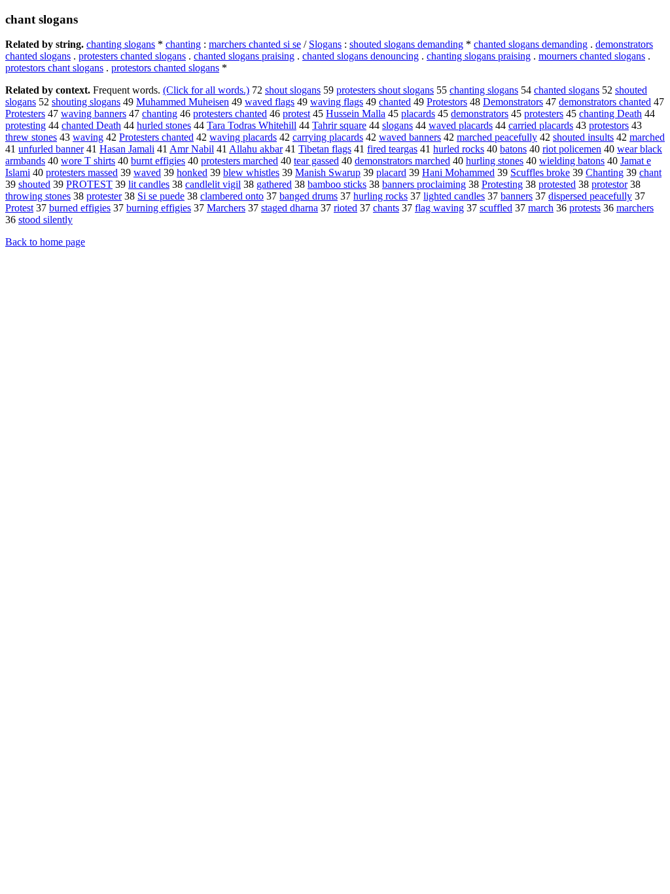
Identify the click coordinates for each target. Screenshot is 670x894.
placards (418, 113)
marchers (635, 207)
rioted (345, 207)
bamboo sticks (337, 184)
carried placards (540, 125)
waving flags (336, 101)
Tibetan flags (324, 148)
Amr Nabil (191, 148)
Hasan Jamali (126, 148)
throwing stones (38, 196)
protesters (543, 113)
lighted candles (454, 196)
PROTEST (89, 184)
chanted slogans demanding (531, 44)
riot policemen (571, 148)
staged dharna (289, 207)
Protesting (502, 184)
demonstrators (479, 113)
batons (513, 148)
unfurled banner (51, 148)
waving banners (93, 113)
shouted (34, 184)
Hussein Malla (355, 113)
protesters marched (239, 160)
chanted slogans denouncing (360, 56)
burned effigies (80, 207)
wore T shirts (88, 160)
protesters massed (82, 172)
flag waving (439, 207)
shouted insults (583, 137)
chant (650, 172)
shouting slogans (86, 101)
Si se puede (161, 196)
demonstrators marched (402, 160)
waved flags (269, 101)
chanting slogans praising (479, 56)
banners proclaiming (424, 184)
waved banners (410, 137)
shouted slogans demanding (406, 44)
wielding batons (572, 160)
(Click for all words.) (206, 90)
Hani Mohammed (458, 172)
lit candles (148, 184)
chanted (395, 101)
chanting (183, 44)
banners (517, 196)
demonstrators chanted (605, 101)
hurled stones (164, 125)
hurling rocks (380, 196)
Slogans (325, 44)
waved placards (461, 125)
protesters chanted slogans (132, 56)
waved (147, 172)
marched (647, 137)
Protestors (447, 101)
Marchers (226, 207)
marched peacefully (497, 137)
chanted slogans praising (244, 56)
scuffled (496, 207)
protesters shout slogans (385, 90)
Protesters (25, 113)
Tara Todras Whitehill (251, 125)
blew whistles (251, 172)
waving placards (243, 137)
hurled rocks (458, 148)
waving (88, 137)
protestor (609, 184)
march (541, 207)
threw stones (31, 137)
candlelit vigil (213, 184)
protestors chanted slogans (165, 67)
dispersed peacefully (590, 196)
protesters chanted (230, 113)
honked (192, 172)
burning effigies (158, 207)
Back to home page (45, 241)
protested (557, 184)
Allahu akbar (256, 148)
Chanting (605, 172)
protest (296, 113)
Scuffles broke (540, 172)
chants (386, 207)
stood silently (45, 219)
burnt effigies (158, 160)
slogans (397, 125)
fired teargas (392, 148)
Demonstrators (513, 101)
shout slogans (293, 90)
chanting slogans (120, 44)
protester (104, 196)
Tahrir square (339, 125)
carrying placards (327, 137)
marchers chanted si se (255, 44)
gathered (274, 184)
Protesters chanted (156, 137)
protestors (609, 125)
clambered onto (232, 196)
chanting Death (610, 113)
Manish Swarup (328, 172)
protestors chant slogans (54, 67)
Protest (19, 207)
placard (391, 172)
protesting (25, 125)
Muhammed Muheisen (182, 101)
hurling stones (494, 160)
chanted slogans (566, 90)
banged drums (308, 196)
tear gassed (316, 160)
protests (585, 207)
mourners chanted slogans (591, 56)
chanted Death (91, 125)
